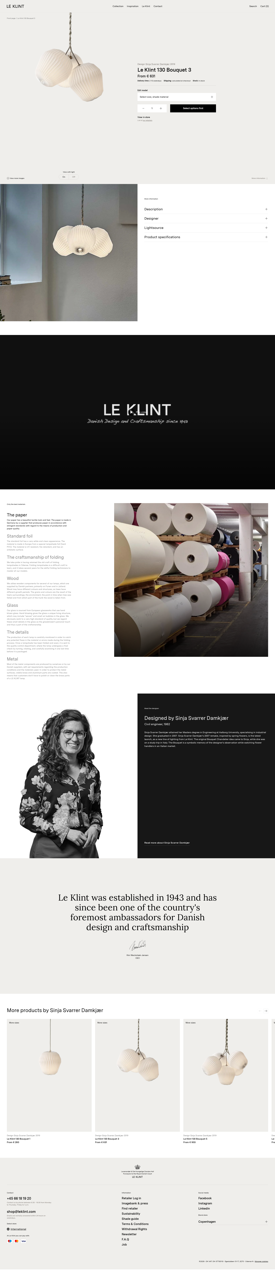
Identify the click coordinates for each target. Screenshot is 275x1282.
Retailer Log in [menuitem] (131, 1198)
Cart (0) (264, 6)
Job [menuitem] (124, 1244)
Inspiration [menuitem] (133, 6)
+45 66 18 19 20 (19, 1198)
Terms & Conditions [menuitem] (135, 1224)
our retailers (147, 120)
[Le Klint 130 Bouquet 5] (225, 1081)
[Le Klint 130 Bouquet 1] (49, 1081)
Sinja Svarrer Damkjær (158, 64)
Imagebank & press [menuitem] (135, 1203)
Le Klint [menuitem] (146, 6)
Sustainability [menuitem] (131, 1213)
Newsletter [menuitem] (129, 1234)
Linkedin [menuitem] (204, 1208)
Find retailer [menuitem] (130, 1208)
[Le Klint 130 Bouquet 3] (137, 1081)
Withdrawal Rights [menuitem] (134, 1229)
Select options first (193, 108)
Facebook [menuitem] (205, 1198)
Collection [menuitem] (118, 6)
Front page (11, 18)
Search (253, 6)
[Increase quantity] (161, 108)
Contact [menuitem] (158, 6)
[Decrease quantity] (143, 108)
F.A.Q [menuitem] (125, 1239)
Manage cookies (261, 1261)
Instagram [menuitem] (205, 1203)
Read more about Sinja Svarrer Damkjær (167, 842)
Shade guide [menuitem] (130, 1219)
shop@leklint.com (21, 1212)
